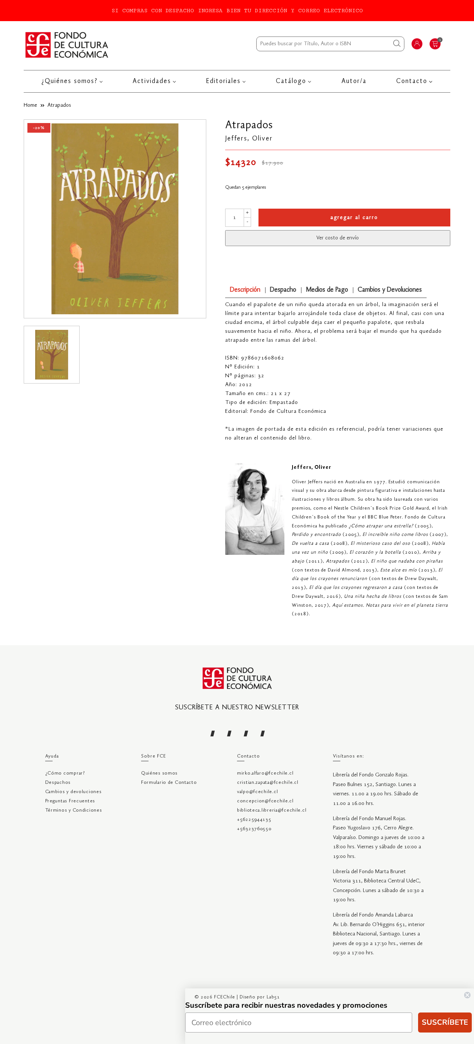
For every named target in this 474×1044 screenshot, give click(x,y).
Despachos (58, 782)
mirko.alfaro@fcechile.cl (265, 773)
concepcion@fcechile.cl (265, 801)
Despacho (283, 290)
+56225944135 (254, 819)
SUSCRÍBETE (445, 1022)
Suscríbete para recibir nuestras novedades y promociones (286, 1005)
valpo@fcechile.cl (257, 792)
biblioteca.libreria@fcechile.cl (271, 810)
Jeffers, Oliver (249, 138)
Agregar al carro (354, 218)
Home (30, 105)
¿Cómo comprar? (65, 773)
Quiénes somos (159, 773)
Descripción (245, 290)
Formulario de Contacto (169, 782)
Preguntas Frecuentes (70, 801)
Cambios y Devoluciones (390, 290)
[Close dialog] (467, 995)
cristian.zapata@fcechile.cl (267, 782)
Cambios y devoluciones (73, 792)
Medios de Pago (327, 290)
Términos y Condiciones (73, 810)
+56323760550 (254, 829)
